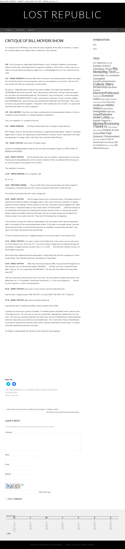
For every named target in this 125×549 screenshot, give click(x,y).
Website (8, 474)
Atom (95, 49)
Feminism (113, 99)
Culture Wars (103, 84)
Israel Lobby (101, 117)
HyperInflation (107, 109)
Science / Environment (106, 136)
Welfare (106, 148)
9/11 (94, 63)
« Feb (8, 533)
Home (8, 30)
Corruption (99, 78)
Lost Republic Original (32, 390)
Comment (9, 432)
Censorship (98, 75)
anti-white (109, 63)
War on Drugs (110, 145)
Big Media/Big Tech (16, 390)
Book (117, 72)
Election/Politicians (106, 93)
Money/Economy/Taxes (49, 390)
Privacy (99, 130)
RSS (94, 45)
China (107, 75)
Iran (109, 111)
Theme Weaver (87, 544)
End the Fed (97, 96)
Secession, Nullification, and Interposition (63, 412)
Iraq (113, 112)
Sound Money (109, 142)
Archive (20, 30)
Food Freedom (97, 102)
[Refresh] (22, 484)
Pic (106, 126)
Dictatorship (100, 87)
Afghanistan (101, 63)
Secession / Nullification (100, 139)
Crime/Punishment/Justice (104, 81)
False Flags (104, 99)
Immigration (100, 111)
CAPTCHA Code (44, 492)
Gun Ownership (108, 102)
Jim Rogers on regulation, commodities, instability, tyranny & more (31, 409)
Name (7, 455)
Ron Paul (105, 133)
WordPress (56, 544)
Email (7, 464)
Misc (110, 121)
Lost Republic (62, 14)
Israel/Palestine (102, 114)
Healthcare (99, 105)
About (31, 30)
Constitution (114, 75)
